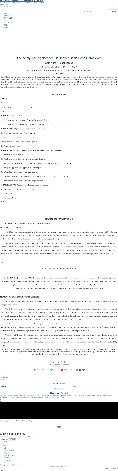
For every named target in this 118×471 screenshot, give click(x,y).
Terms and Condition (9, 455)
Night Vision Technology (6, 395)
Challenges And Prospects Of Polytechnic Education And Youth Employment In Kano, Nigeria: (38, 397)
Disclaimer (6, 457)
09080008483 (4, 4)
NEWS (5, 24)
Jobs (4, 445)
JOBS (5, 20)
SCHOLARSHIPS (8, 22)
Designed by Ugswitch (111, 468)
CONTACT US (7, 27)
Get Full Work (59, 361)
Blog (4, 447)
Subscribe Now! (4, 439)
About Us (5, 441)
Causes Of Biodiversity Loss (21, 395)
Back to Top (6, 462)
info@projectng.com (5, 6)
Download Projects (8, 450)
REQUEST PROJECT (9, 17)
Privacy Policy (55, 467)
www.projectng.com (112, 10)
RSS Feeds (64, 467)
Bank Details (6, 452)
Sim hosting (6, 460)
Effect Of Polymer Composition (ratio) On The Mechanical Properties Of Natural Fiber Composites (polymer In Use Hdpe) (62, 395)
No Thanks (13, 439)
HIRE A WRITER (8, 19)
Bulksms (5, 459)
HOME (5, 14)
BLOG (5, 26)
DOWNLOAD (6, 15)
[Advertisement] (59, 41)
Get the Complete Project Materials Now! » (59, 66)
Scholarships (6, 443)
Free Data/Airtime (8, 454)
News (4, 448)
